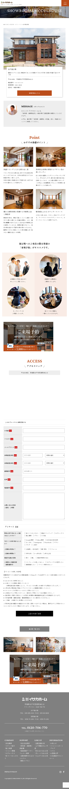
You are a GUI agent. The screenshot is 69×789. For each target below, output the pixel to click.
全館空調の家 (40, 743)
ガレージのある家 (41, 753)
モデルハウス (10, 753)
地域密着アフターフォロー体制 (26, 752)
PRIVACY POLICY (11, 772)
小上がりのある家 (41, 756)
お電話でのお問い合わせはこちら (34, 729)
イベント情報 (10, 751)
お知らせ (53, 743)
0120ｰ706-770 (40, 707)
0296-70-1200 (29, 719)
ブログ (52, 748)
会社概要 (8, 743)
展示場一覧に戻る (34, 629)
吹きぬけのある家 (41, 751)
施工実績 (8, 748)
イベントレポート (56, 746)
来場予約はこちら (34, 93)
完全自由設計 (25, 743)
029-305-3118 (19, 82)
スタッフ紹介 (10, 746)
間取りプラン (25, 761)
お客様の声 (54, 753)
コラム (52, 751)
